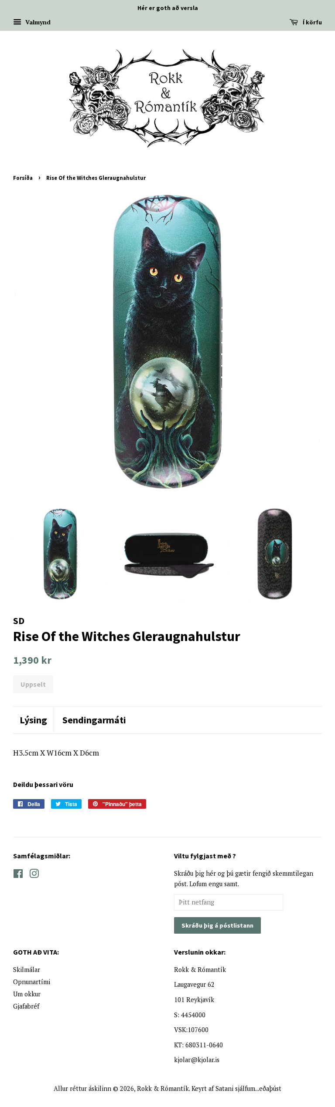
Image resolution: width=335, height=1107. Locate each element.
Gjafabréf (26, 1006)
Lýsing (33, 720)
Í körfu (311, 22)
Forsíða (23, 177)
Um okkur (27, 994)
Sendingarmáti (94, 720)
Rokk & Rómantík (163, 1088)
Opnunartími (31, 982)
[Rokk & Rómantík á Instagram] (34, 875)
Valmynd (37, 22)
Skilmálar (26, 969)
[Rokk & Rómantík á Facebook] (18, 875)
